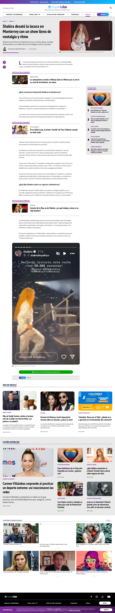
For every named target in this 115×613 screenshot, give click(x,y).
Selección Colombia (97, 108)
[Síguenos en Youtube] (108, 597)
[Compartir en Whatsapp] (4, 67)
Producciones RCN (79, 2)
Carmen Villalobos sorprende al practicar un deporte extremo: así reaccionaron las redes (28, 487)
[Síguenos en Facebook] (91, 597)
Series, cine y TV (34, 14)
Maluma (43, 413)
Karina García (44, 2)
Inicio (4, 21)
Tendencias (75, 14)
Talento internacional (98, 116)
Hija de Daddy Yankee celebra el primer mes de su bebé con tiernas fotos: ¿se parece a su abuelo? (18, 419)
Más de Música (10, 385)
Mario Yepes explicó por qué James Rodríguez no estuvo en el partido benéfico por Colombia (99, 150)
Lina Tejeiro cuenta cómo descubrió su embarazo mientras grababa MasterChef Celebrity (100, 130)
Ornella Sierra (91, 464)
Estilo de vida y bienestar (55, 14)
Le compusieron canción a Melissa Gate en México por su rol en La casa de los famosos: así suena (54, 81)
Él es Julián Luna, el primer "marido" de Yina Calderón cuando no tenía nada (54, 131)
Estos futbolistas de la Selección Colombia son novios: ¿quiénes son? (100, 111)
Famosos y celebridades (14, 14)
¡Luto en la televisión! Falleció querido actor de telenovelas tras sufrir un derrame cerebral (98, 505)
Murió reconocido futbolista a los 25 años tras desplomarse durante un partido (100, 120)
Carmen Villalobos (8, 479)
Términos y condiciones (54, 609)
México (103, 14)
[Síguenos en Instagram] (97, 597)
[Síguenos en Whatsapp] (103, 597)
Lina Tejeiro (94, 126)
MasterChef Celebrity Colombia (60, 2)
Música (88, 14)
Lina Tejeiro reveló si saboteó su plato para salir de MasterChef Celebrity (70, 505)
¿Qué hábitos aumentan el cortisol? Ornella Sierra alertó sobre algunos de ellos (98, 471)
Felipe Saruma (95, 136)
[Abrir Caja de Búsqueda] (110, 8)
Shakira (29, 377)
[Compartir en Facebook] (4, 62)
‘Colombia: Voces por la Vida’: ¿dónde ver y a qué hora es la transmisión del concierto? (95, 418)
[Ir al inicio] (11, 597)
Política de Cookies (74, 610)
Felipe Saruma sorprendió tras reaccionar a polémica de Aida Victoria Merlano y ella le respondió (100, 140)
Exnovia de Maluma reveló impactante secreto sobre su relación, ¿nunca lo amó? (57, 418)
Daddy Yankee (7, 412)
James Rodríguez (96, 146)
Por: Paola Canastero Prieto (17, 49)
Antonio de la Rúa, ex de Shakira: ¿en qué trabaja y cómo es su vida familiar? (54, 209)
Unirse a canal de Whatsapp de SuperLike (47, 372)
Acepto (106, 610)
